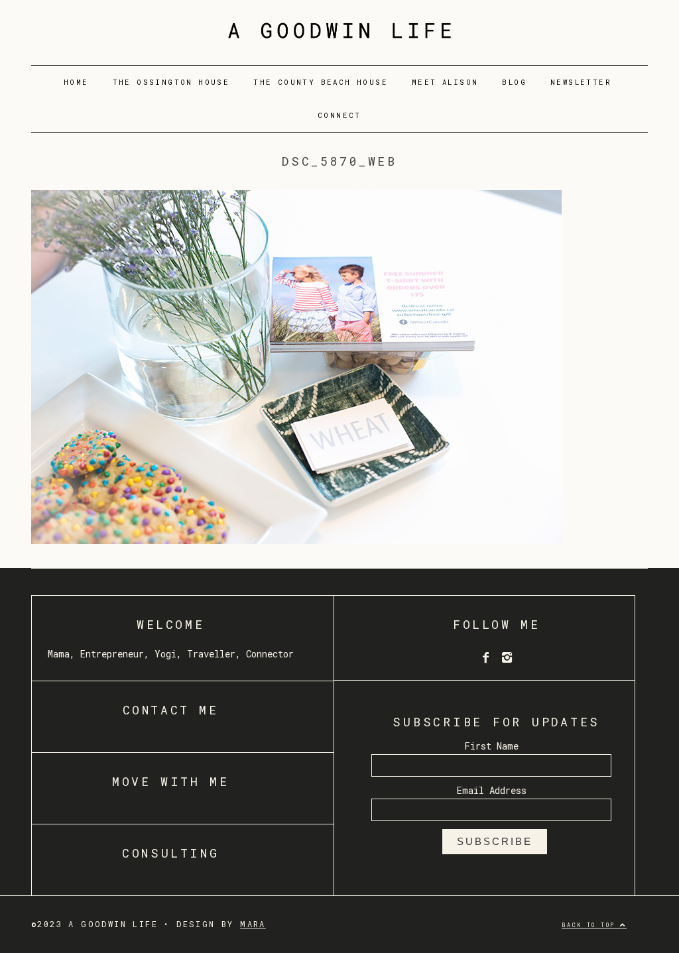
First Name (491, 746)
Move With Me (170, 781)
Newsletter (580, 82)
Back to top (591, 924)
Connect (339, 115)
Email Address (491, 790)
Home (76, 82)
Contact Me (171, 710)
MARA (253, 924)
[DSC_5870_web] (296, 540)
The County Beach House (320, 82)
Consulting (170, 853)
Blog (514, 82)
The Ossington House (171, 82)
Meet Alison (445, 82)
